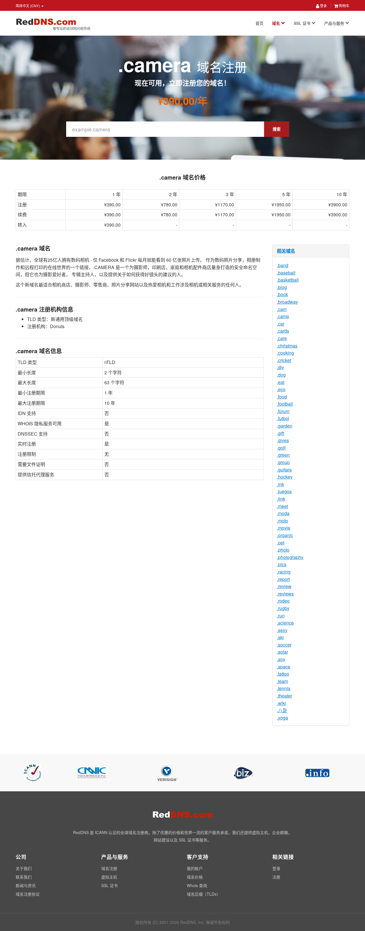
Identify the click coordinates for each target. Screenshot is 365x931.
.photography (290, 557)
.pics (281, 564)
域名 (276, 23)
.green (283, 455)
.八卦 (282, 710)
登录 (323, 5)
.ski (280, 637)
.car (280, 323)
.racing (284, 571)
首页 (259, 23)
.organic (285, 535)
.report (283, 579)
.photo (283, 549)
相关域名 (286, 250)
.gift (280, 433)
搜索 (277, 129)
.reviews (285, 593)
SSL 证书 (303, 23)
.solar (282, 652)
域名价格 (195, 877)
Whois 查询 (197, 885)
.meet (282, 506)
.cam (282, 309)
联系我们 (24, 877)
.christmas (287, 345)
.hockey (285, 476)
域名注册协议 (28, 894)
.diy (280, 367)
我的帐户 (195, 868)
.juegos (284, 491)
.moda (283, 513)
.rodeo (283, 600)
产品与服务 (334, 23)
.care (282, 338)
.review (284, 586)
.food (282, 396)
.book (282, 294)
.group (283, 462)
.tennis (283, 688)
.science (285, 622)
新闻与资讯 (26, 885)
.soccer (284, 644)
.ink (280, 484)
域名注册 (109, 868)
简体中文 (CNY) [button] (28, 5)
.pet (280, 542)
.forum (283, 411)
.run (281, 615)
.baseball (286, 272)
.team (282, 681)
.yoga (282, 717)
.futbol (283, 418)
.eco (281, 389)
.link (281, 498)
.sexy (282, 630)
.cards (283, 331)
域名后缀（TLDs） (203, 894)
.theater (284, 695)
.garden (284, 425)
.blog (282, 287)
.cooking (285, 352)
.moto (282, 520)
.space (283, 666)
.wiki (281, 703)
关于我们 (24, 868)
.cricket (284, 360)
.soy (281, 659)
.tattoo (283, 673)
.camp (283, 316)
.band (282, 265)
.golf (281, 447)
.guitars (284, 469)
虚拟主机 (109, 877)
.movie (283, 528)
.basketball (288, 280)
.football (285, 404)
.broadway (287, 301)
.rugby (283, 608)
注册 (276, 877)
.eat (280, 382)
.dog (281, 374)
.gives (283, 440)
